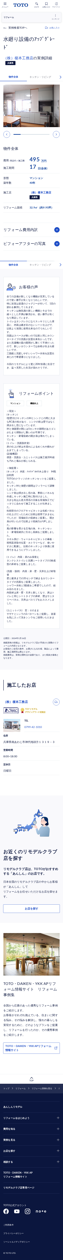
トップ (6, 1088)
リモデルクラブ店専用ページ (18, 1188)
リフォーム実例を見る (42, 1088)
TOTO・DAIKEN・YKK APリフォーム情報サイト (28, 1048)
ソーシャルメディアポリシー (16, 1242)
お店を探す (31, 908)
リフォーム (20, 1088)
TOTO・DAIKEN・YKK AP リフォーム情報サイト (18, 1175)
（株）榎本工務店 (18, 58)
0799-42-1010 (33, 727)
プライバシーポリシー (13, 1233)
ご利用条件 (8, 1225)
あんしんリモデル (12, 1107)
